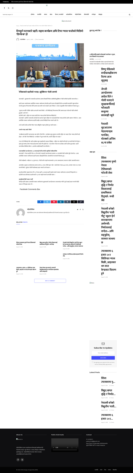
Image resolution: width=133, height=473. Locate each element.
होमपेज (32, 14)
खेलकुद (100, 14)
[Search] (129, 15)
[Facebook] (10, 96)
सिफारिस (115, 470)
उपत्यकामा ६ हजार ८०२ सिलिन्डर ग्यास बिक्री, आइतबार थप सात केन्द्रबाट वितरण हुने (26, 269)
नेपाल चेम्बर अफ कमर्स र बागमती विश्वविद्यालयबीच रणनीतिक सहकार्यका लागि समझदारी (49, 269)
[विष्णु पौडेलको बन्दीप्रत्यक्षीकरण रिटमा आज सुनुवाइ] (95, 70)
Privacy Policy (102, 364)
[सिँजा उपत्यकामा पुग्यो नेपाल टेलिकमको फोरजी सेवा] (26, 233)
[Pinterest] (10, 108)
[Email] (10, 113)
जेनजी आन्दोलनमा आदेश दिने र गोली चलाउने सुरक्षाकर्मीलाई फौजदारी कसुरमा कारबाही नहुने (108, 102)
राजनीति (39, 14)
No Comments (40, 39)
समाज (45, 14)
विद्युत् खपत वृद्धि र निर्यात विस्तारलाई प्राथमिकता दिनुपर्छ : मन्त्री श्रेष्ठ (48, 243)
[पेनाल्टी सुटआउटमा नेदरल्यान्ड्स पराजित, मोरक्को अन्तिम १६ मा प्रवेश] (95, 125)
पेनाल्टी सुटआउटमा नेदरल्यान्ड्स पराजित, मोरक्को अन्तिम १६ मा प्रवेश (108, 133)
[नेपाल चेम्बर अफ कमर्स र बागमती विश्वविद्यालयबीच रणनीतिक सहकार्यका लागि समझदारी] (50, 258)
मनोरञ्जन (94, 14)
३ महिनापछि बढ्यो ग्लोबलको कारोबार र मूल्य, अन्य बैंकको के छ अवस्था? (102, 55)
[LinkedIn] (10, 104)
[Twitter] (10, 100)
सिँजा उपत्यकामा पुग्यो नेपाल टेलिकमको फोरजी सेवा (22, 2)
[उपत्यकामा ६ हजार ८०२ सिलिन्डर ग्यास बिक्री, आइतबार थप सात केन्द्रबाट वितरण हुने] (26, 258)
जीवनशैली (86, 14)
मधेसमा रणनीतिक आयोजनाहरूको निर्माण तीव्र (73, 255)
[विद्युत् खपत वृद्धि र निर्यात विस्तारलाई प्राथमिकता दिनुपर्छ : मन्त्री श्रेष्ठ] (50, 233)
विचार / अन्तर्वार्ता (59, 14)
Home (17, 26)
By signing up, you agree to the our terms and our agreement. (104, 363)
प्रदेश (51, 14)
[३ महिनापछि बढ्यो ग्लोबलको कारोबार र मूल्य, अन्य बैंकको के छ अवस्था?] (103, 43)
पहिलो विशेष (78, 14)
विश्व (105, 470)
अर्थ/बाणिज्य (69, 14)
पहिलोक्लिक (22, 39)
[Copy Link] (10, 117)
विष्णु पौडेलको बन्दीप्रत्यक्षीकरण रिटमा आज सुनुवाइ (109, 74)
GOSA (36, 470)
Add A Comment (50, 281)
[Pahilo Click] (66, 8)
